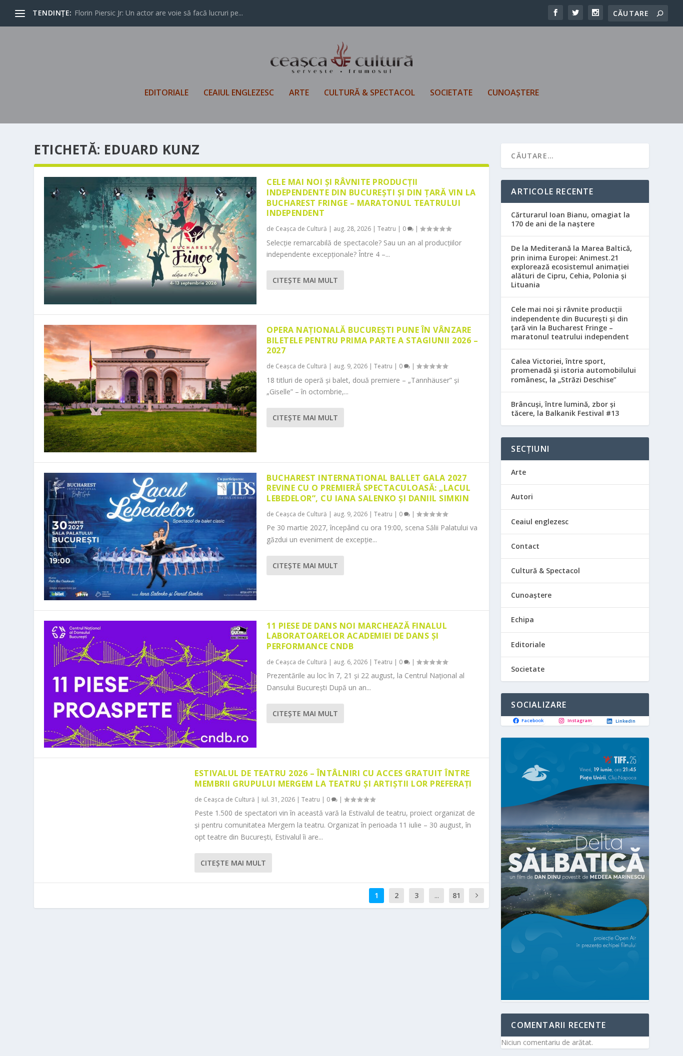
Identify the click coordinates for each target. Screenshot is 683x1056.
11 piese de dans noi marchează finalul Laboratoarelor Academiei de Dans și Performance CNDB (356, 636)
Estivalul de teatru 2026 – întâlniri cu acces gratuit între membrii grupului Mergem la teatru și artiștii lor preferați (333, 778)
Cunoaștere (513, 93)
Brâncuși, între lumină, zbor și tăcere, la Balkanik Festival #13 (565, 408)
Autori (522, 496)
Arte (299, 93)
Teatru (387, 228)
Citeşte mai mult (305, 280)
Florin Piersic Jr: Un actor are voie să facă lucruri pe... (158, 12)
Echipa (522, 619)
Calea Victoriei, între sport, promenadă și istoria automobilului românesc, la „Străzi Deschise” (573, 370)
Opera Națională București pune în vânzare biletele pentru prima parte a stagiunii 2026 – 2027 (372, 340)
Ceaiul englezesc (239, 93)
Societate (451, 93)
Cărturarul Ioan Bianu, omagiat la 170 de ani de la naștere (570, 219)
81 (456, 895)
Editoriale (166, 93)
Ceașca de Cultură (301, 228)
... (436, 895)
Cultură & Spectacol (369, 93)
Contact (525, 546)
